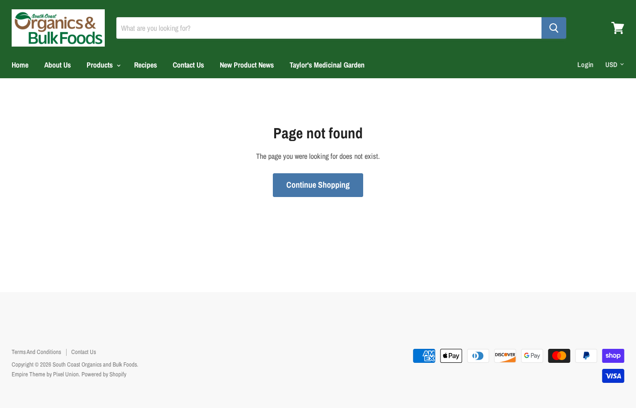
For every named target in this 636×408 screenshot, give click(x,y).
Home (20, 65)
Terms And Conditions (36, 352)
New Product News (247, 65)
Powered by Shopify (103, 374)
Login (585, 64)
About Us (57, 65)
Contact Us (188, 65)
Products (101, 65)
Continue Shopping (318, 184)
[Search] (553, 28)
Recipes (145, 65)
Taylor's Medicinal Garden (327, 65)
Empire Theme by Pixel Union (45, 374)
